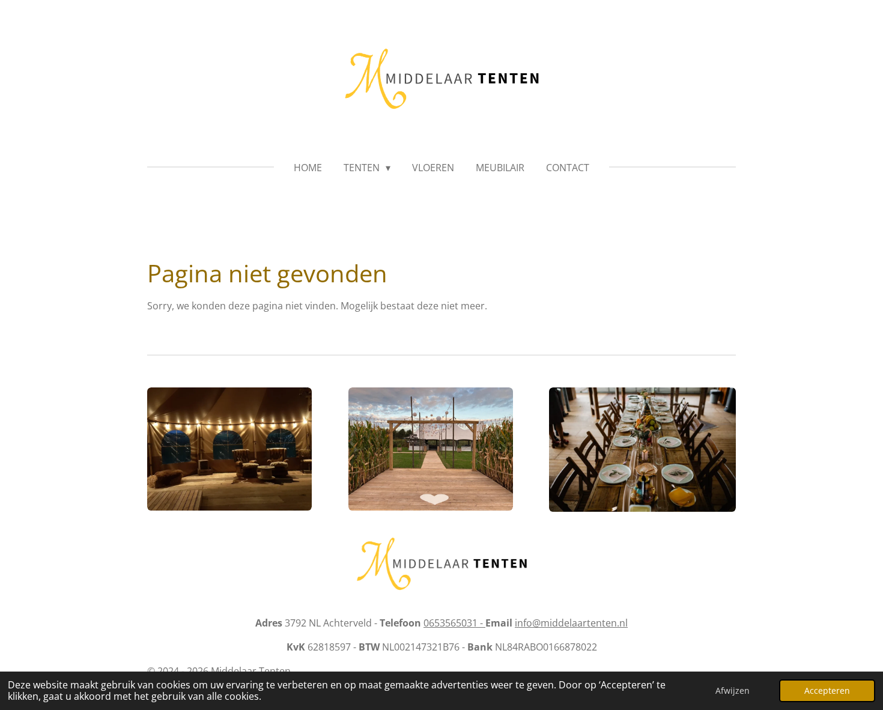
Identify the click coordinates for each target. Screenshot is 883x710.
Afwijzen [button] (732, 690)
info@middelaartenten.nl (571, 623)
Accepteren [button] (827, 690)
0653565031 (454, 623)
